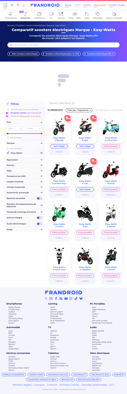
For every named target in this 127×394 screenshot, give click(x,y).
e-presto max (59, 183)
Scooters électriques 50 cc (100, 54)
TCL (51, 344)
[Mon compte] (24, 5)
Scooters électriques (35, 25)
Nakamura (96, 365)
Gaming (52, 303)
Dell (93, 312)
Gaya (94, 361)
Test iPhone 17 (79, 374)
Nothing (95, 340)
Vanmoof (96, 370)
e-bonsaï (59, 140)
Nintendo (54, 316)
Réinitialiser (16, 138)
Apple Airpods (98, 331)
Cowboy (95, 357)
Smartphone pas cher (58, 374)
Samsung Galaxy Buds (101, 342)
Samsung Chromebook (102, 323)
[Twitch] (71, 298)
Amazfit (11, 357)
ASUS (52, 307)
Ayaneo (53, 309)
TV (49, 327)
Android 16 (119, 374)
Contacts (52, 384)
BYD (10, 333)
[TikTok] (76, 298)
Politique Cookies (69, 384)
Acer (94, 307)
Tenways (95, 368)
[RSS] (61, 298)
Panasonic (54, 335)
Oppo (10, 316)
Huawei (11, 312)
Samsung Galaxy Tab (59, 365)
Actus (68, 5)
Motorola (12, 314)
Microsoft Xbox (56, 314)
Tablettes (53, 353)
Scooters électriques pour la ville (62, 54)
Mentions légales (22, 384)
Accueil (10, 25)
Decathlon (96, 359)
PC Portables (97, 303)
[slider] (7, 133)
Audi (10, 331)
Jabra (94, 335)
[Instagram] (51, 298)
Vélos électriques (100, 353)
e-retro (59, 226)
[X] (46, 298)
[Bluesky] (81, 298)
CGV (112, 384)
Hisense (53, 331)
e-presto (111, 226)
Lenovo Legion (56, 312)
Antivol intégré (14, 217)
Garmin (11, 363)
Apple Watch (14, 359)
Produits (20, 25)
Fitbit (10, 361)
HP (93, 318)
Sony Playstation (57, 321)
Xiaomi (11, 323)
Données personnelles (94, 384)
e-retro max (111, 140)
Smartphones (14, 303)
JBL (93, 337)
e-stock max (59, 269)
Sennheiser (97, 344)
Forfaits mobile (36, 374)
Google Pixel (13, 309)
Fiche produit (111, 146)
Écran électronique (16, 224)
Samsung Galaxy (15, 318)
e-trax (85, 183)
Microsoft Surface (99, 321)
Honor (94, 316)
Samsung (54, 340)
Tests (77, 5)
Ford (10, 337)
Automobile (13, 327)
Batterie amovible (16, 198)
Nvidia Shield (56, 318)
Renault (11, 344)
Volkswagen (13, 349)
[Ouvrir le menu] (5, 5)
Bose (94, 333)
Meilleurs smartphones (13, 374)
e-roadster (85, 269)
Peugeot (12, 342)
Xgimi (52, 346)
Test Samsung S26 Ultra (88, 379)
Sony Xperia (13, 321)
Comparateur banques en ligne (42, 379)
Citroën (11, 335)
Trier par (78, 110)
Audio (93, 327)
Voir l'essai (59, 146)
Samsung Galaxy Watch (18, 368)
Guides (87, 5)
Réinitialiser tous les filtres (24, 109)
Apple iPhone (14, 307)
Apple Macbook (98, 309)
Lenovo (95, 314)
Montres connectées (18, 353)
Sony (52, 342)
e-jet (85, 226)
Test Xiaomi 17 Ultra (100, 374)
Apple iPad (55, 357)
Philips (53, 337)
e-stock (111, 269)
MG (9, 340)
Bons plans (100, 5)
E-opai (85, 140)
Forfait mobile (117, 5)
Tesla (10, 346)
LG (51, 333)
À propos (39, 384)
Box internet (67, 379)
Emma (111, 183)
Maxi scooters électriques (25, 54)
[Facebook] (56, 298)
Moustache (97, 363)
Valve (52, 323)
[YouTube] (66, 298)
